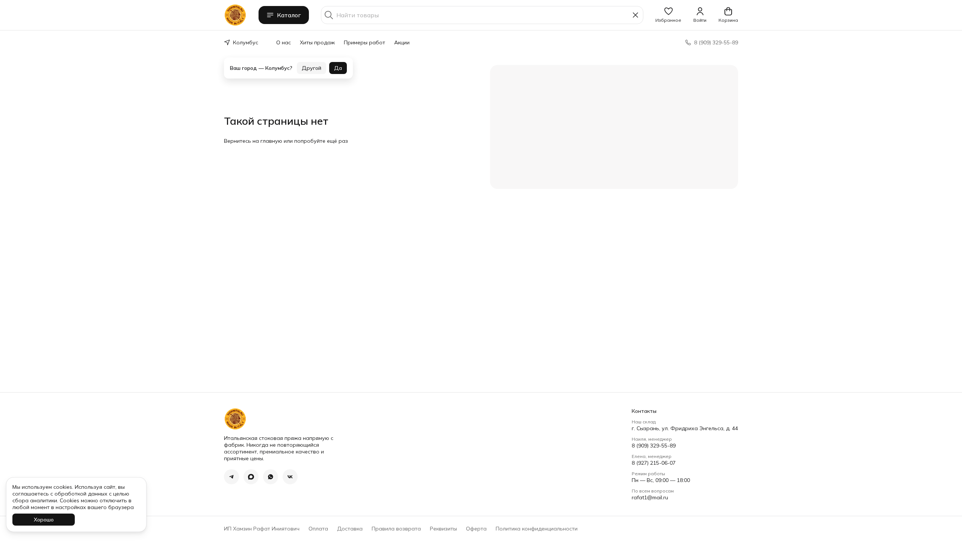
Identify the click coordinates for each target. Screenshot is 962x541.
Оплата (318, 528)
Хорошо (44, 519)
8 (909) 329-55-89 (654, 445)
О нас (283, 42)
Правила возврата (396, 528)
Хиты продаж (317, 42)
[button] (668, 15)
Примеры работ (364, 42)
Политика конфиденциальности (537, 528)
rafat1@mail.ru (650, 497)
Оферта (476, 528)
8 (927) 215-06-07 (654, 462)
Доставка (350, 528)
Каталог (289, 15)
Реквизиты (443, 528)
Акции (402, 42)
